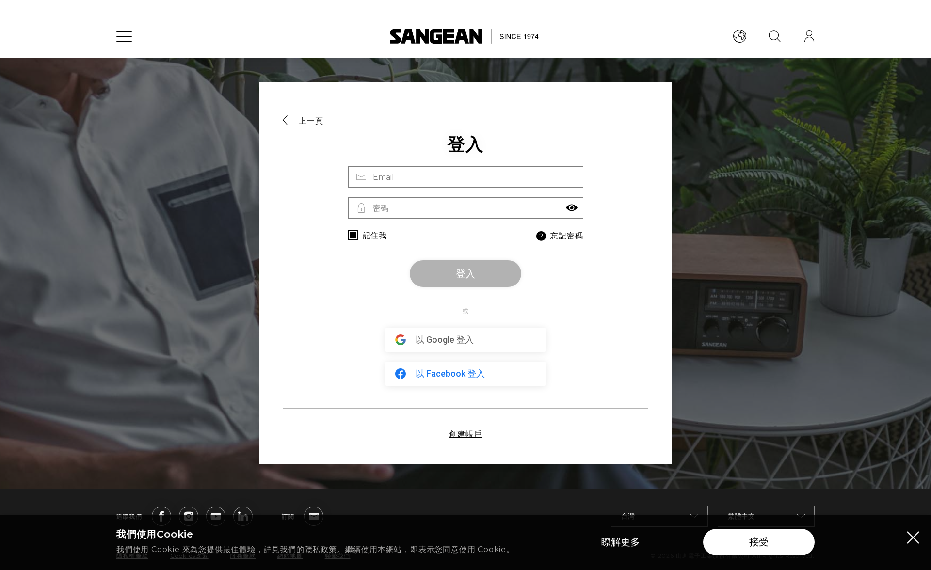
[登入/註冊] (809, 36)
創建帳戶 (465, 434)
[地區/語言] (739, 36)
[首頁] (466, 36)
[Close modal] (913, 537)
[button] (571, 208)
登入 (465, 274)
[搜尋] (774, 36)
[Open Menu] (124, 36)
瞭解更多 (620, 542)
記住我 (375, 235)
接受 (759, 542)
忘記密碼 (566, 235)
